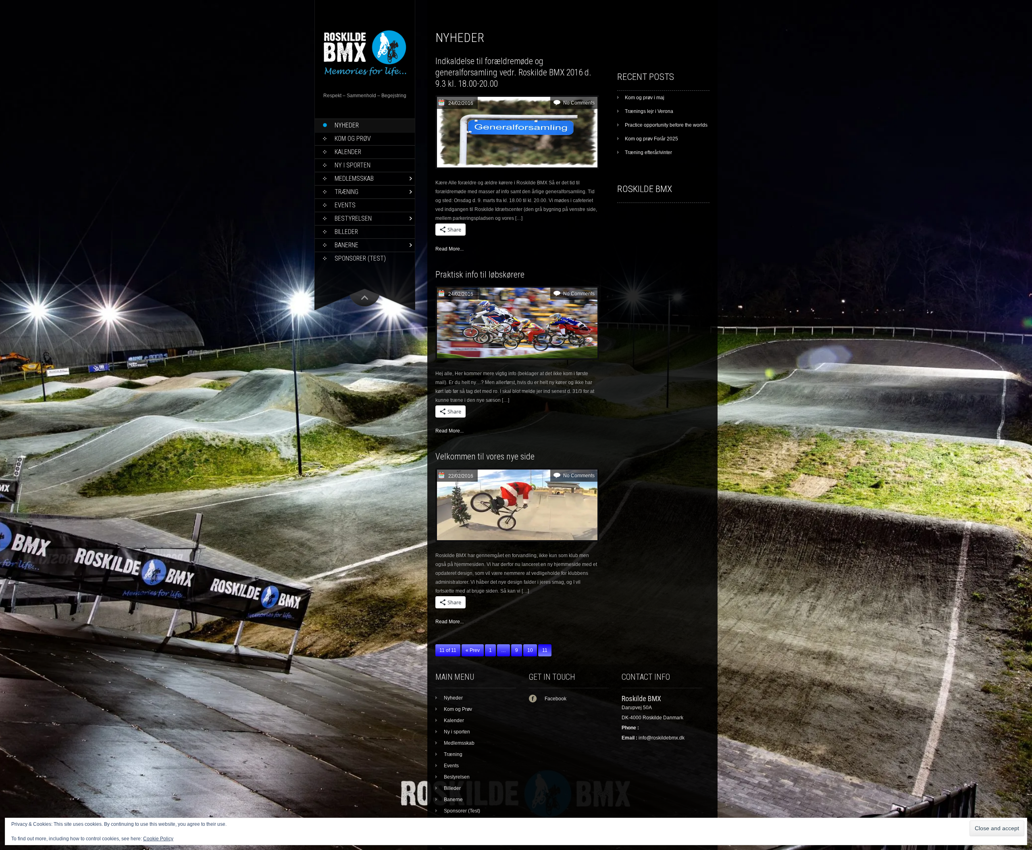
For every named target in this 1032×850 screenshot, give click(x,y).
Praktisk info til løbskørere (479, 274)
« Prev (473, 650)
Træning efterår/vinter (648, 152)
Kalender (348, 152)
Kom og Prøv (353, 138)
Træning (346, 192)
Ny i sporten (352, 165)
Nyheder (347, 125)
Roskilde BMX (644, 189)
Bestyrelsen (353, 218)
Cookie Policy (158, 839)
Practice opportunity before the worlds (666, 125)
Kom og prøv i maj (644, 97)
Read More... (449, 249)
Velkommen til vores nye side (485, 456)
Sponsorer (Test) (360, 258)
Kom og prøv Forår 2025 (651, 139)
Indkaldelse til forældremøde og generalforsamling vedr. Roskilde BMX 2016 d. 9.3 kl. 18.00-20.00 (513, 72)
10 (530, 650)
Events (345, 205)
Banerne (346, 245)
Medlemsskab (354, 178)
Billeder (346, 232)
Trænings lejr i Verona (649, 111)
